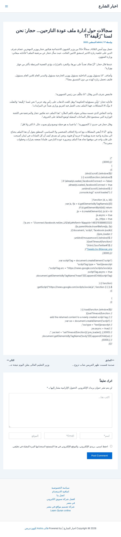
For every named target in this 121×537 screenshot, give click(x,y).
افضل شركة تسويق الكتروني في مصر (61, 501)
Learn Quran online (60, 510)
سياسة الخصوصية (60, 487)
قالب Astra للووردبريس (36, 528)
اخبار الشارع (108, 6)
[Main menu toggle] (6, 6)
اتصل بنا (60, 495)
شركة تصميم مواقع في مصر (61, 506)
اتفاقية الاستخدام (60, 491)
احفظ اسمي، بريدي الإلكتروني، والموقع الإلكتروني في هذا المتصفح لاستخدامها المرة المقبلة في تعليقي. (60, 446)
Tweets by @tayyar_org (99, 249)
